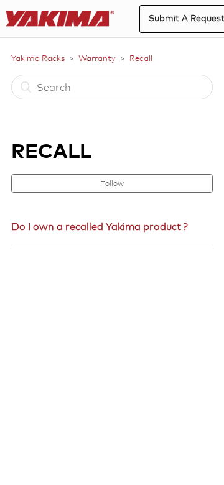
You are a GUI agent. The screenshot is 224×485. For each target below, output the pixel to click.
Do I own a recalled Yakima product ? (99, 227)
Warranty (97, 58)
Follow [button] (112, 183)
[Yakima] (60, 19)
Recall (140, 58)
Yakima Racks (38, 58)
